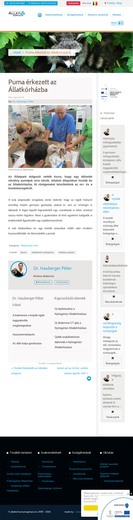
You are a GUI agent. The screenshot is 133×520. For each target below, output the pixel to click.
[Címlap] (40, 15)
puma (24, 252)
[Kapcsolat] (121, 23)
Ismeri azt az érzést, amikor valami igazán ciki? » (72, 371)
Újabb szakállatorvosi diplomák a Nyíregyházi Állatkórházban (68, 342)
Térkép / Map (114, 3)
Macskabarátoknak (115, 265)
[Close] (131, 494)
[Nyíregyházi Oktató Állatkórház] (16, 13)
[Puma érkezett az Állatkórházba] (50, 136)
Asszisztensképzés (24, 334)
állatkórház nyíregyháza (43, 252)
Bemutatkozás (43, 282)
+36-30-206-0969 (16, 3)
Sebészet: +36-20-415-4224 (43, 3)
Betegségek (113, 182)
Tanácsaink (112, 417)
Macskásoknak (113, 301)
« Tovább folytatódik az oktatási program (29, 371)
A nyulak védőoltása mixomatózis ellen (111, 203)
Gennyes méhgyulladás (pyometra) (112, 142)
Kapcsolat (62, 282)
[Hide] (128, 494)
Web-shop (86, 3)
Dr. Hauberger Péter (23, 101)
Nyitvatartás (73, 3)
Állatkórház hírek (29, 245)
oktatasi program (67, 252)
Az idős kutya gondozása (27, 343)
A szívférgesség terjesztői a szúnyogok (112, 323)
